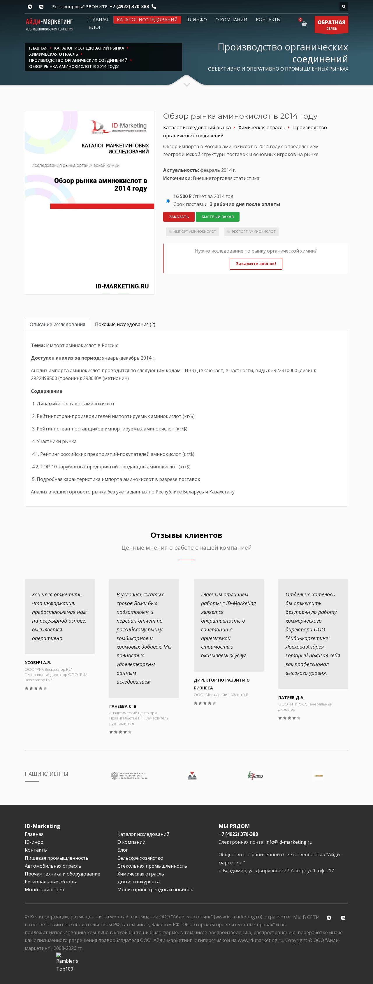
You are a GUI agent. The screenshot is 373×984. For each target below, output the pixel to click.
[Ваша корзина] (305, 23)
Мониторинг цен (44, 889)
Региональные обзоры (51, 881)
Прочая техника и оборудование (62, 874)
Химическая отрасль (140, 874)
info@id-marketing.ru (288, 842)
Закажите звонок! (256, 263)
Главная (97, 19)
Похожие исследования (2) (125, 324)
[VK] (41, 7)
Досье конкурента (138, 881)
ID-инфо (196, 19)
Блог (95, 27)
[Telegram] (30, 7)
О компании (231, 19)
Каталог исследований (147, 19)
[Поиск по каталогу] (343, 6)
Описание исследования (57, 324)
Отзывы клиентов (186, 535)
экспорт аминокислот (254, 231)
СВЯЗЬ (331, 25)
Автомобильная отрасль (53, 866)
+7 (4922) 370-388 (129, 6)
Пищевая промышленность (57, 858)
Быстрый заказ (218, 216)
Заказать (179, 216)
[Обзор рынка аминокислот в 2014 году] (89, 202)
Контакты (268, 19)
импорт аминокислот (194, 231)
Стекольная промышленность (152, 866)
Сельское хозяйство (140, 858)
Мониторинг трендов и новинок (155, 889)
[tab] (57, 324)
